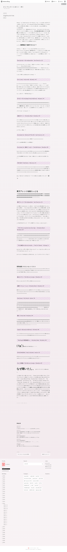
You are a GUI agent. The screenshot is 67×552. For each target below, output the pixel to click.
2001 (4, 542)
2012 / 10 (6, 508)
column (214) (35, 478)
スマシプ (18, 427)
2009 (4, 530)
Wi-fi (47, 34)
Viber (21, 36)
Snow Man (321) (39, 487)
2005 (4, 538)
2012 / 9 (5, 510)
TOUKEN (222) (27, 487)
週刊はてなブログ (48, 466)
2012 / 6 (5, 515)
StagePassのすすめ (8, 15)
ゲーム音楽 (24, 377)
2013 (4, 501)
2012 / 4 (5, 519)
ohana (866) (26, 476)
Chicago (45, 245)
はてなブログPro (48, 468)
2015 (4, 497)
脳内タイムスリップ (45, 454)
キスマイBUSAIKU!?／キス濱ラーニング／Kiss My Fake (28, 431)
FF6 (19, 245)
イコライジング (45, 387)
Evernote (25, 36)
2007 (4, 534)
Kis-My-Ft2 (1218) (27, 478)
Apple (21, 340)
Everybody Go (20, 135)
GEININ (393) (26, 485)
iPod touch (25, 22)
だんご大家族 (20, 363)
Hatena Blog (32, 549)
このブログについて (5, 470)
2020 (4, 487)
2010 (4, 528)
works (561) (26, 483)
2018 (4, 491)
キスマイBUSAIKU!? (21, 440)
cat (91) (36, 483)
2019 (4, 489)
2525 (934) (41, 478)
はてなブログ (47, 463)
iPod (35, 31)
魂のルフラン (20, 277)
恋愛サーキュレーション (22, 286)
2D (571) (31, 483)
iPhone (18, 22)
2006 (4, 536)
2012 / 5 (5, 517)
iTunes (34, 375)
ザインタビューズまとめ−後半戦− (23, 454)
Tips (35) (32, 487)
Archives (4, 473)
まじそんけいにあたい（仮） (13, 7)
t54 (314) (36, 485)
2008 (4, 532)
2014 (4, 499)
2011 (4, 526)
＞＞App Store (20, 27)
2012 (4, 503)
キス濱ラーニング (20, 444)
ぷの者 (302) (32, 476)
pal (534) (37, 476)
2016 (4, 495)
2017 (4, 493)
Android (37, 395)
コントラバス (19, 214)
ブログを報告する (38, 549)
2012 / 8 (5, 512)
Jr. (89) (32, 485)
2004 (4, 540)
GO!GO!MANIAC (21, 352)
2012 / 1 (5, 524)
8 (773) (40, 483)
